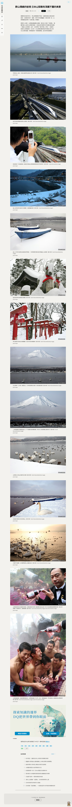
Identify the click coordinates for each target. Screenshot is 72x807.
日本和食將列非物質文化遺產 (33, 782)
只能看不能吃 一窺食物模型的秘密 (34, 776)
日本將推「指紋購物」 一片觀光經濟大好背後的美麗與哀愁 (40, 785)
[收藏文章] (38, 11)
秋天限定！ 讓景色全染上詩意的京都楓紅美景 (37, 758)
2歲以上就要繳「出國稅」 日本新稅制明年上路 (37, 779)
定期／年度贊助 (51, 733)
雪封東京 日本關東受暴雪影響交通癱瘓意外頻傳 (38, 773)
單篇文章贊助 (22, 733)
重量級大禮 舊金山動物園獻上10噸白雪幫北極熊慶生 (39, 761)
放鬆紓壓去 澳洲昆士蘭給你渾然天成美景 (36, 764)
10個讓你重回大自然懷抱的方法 (34, 767)
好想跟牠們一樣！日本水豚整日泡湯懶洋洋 (36, 770)
